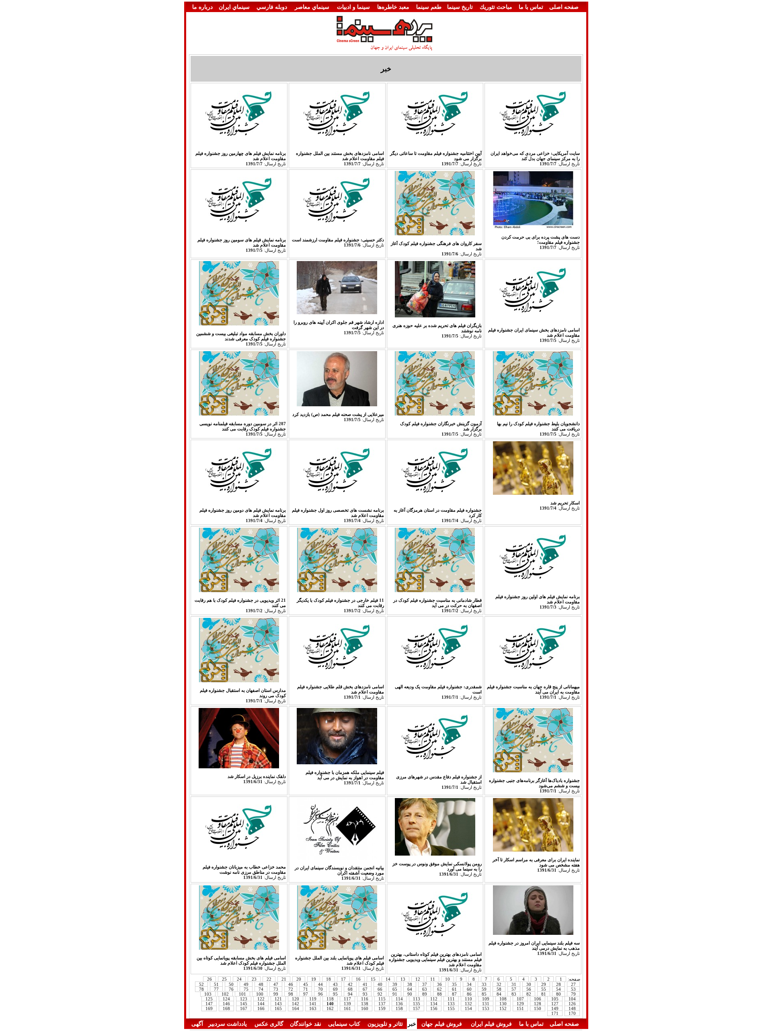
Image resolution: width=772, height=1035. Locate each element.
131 (485, 1003)
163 (313, 1008)
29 (544, 984)
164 (295, 1008)
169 (209, 1008)
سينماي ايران (234, 7)
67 (365, 989)
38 (410, 984)
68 (350, 989)
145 (243, 1003)
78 (201, 989)
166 (261, 1008)
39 (395, 984)
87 (454, 994)
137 (382, 1003)
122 (261, 998)
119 (313, 998)
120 (295, 998)
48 (261, 984)
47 (276, 984)
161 (347, 1008)
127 (555, 1003)
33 (484, 984)
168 (226, 1008)
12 (418, 979)
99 (276, 994)
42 (350, 984)
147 (209, 1003)
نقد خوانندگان (305, 1024)
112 (434, 998)
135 (416, 1003)
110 (468, 998)
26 (209, 979)
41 (365, 984)
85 (484, 994)
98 (291, 994)
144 (261, 1003)
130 (503, 1003)
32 (499, 984)
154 (468, 1008)
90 (410, 994)
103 (208, 994)
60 (469, 989)
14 (388, 979)
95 (335, 994)
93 (365, 994)
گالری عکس (269, 1024)
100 (260, 994)
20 (299, 979)
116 (364, 998)
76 (231, 989)
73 (276, 989)
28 (558, 984)
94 (350, 994)
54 (558, 989)
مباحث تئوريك (496, 7)
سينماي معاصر (312, 7)
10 (447, 979)
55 (544, 989)
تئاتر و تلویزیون (385, 1024)
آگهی (197, 1024)
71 (306, 989)
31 (514, 984)
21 (284, 979)
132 (468, 1003)
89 (425, 994)
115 (382, 998)
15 (373, 979)
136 (399, 1003)
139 (347, 1003)
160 (364, 1008)
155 (451, 1008)
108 (503, 998)
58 (499, 989)
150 (537, 1008)
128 (537, 1003)
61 (454, 989)
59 (484, 989)
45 (306, 984)
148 (572, 1008)
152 (503, 1008)
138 (364, 1003)
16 (358, 979)
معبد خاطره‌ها (393, 7)
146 (226, 1003)
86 (469, 994)
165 (278, 1008)
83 (514, 994)
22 (269, 979)
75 (246, 989)
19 (314, 979)
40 (380, 984)
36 (439, 984)
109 (485, 998)
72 (291, 989)
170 (572, 1013)
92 (380, 994)
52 (201, 984)
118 (330, 998)
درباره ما (202, 7)
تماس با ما (531, 7)
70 (320, 989)
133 (451, 1003)
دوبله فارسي (272, 7)
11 (433, 979)
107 (520, 998)
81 (544, 994)
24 (239, 979)
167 (243, 1008)
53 (573, 989)
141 (313, 1003)
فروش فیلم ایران (491, 1024)
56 (529, 989)
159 (382, 1008)
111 (451, 998)
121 (278, 998)
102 (225, 994)
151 (520, 1008)
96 (320, 994)
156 (434, 1008)
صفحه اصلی (564, 7)
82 (529, 994)
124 (226, 998)
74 (261, 989)
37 (425, 984)
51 (216, 984)
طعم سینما (428, 7)
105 (555, 998)
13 (403, 979)
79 (573, 994)
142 (295, 1003)
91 (395, 994)
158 (399, 1008)
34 (469, 984)
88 (439, 994)
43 (335, 984)
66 (380, 989)
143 (278, 1003)
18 (328, 979)
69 (335, 989)
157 (416, 1008)
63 (425, 989)
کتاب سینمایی (344, 1024)
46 (291, 984)
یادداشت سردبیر (227, 1024)
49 (246, 984)
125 (209, 998)
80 (558, 994)
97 (306, 994)
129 (520, 1003)
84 (499, 994)
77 (216, 989)
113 (416, 998)
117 (347, 998)
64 (410, 989)
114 (399, 998)
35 (454, 984)
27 (573, 984)
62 (439, 989)
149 (555, 1008)
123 (243, 998)
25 (224, 979)
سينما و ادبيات (353, 7)
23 (254, 979)
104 (572, 998)
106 (537, 998)
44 (320, 984)
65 (395, 989)
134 (434, 1003)
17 (343, 979)
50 (231, 984)
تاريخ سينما (460, 7)
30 (529, 984)
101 (242, 994)
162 (330, 1008)
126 (572, 1003)
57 (514, 989)
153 (485, 1008)
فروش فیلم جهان (441, 1024)
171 (555, 1013)
